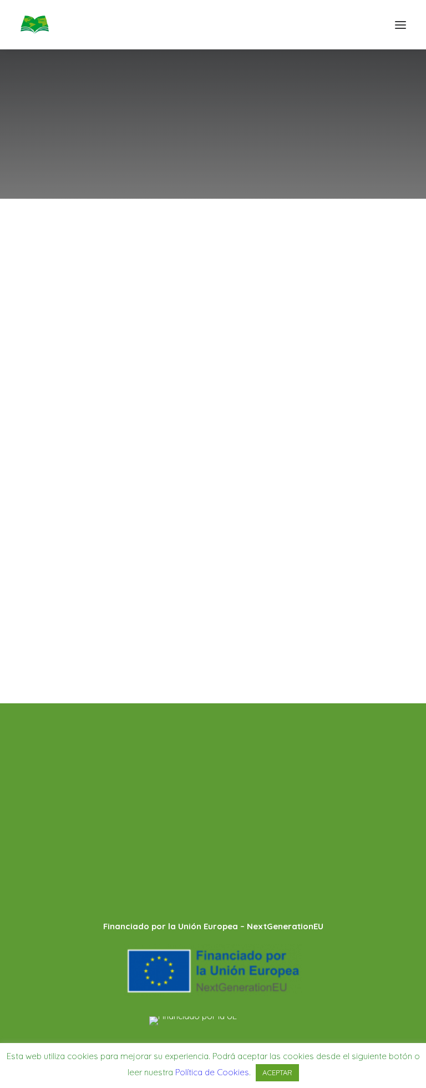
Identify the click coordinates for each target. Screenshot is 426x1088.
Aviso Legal (45, 762)
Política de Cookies (62, 795)
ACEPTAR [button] (277, 1072)
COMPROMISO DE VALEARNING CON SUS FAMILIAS (202, 575)
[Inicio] (213, 879)
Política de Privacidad (66, 778)
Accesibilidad (47, 811)
